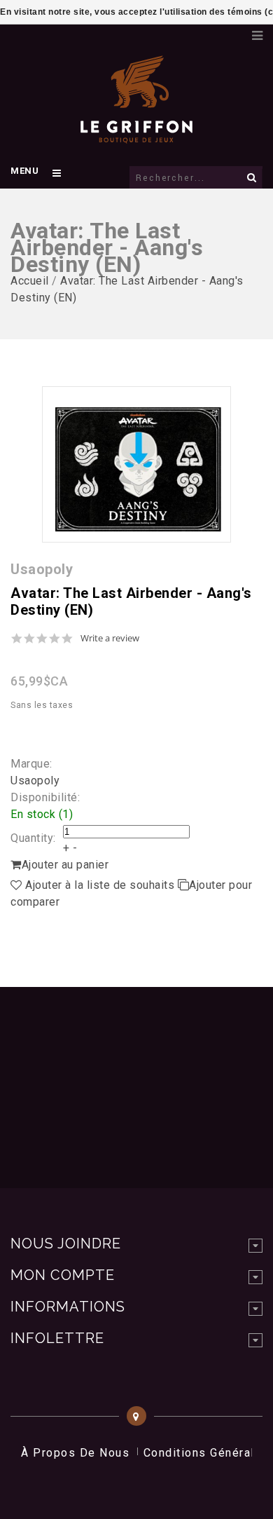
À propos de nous (75, 1452)
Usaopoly (34, 780)
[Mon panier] (234, 32)
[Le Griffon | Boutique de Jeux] (136, 136)
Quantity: (33, 838)
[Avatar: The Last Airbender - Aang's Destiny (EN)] (136, 464)
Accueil (29, 280)
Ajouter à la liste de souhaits (100, 885)
